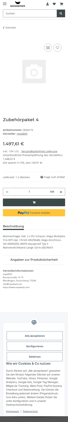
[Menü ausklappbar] (5, 2)
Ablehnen (35, 356)
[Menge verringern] (7, 191)
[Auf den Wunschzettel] (57, 48)
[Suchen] (61, 13)
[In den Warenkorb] (6, 39)
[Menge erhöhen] (61, 191)
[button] (47, 4)
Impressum (12, 411)
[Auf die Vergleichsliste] (48, 48)
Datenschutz (30, 411)
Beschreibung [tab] (13, 226)
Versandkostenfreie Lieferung (39, 151)
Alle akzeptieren (35, 335)
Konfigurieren (34, 346)
